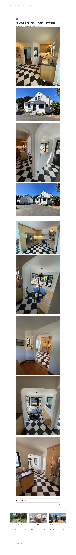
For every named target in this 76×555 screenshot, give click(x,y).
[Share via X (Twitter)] (19, 500)
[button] (64, 11)
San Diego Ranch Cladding (56, 525)
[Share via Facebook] (16, 500)
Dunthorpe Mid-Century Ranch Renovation (38, 525)
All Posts (11, 11)
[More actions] (59, 19)
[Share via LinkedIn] (22, 500)
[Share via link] (25, 500)
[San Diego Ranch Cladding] (57, 518)
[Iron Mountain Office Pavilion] (18, 518)
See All (64, 510)
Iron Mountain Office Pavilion (18, 525)
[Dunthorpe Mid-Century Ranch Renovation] (38, 518)
